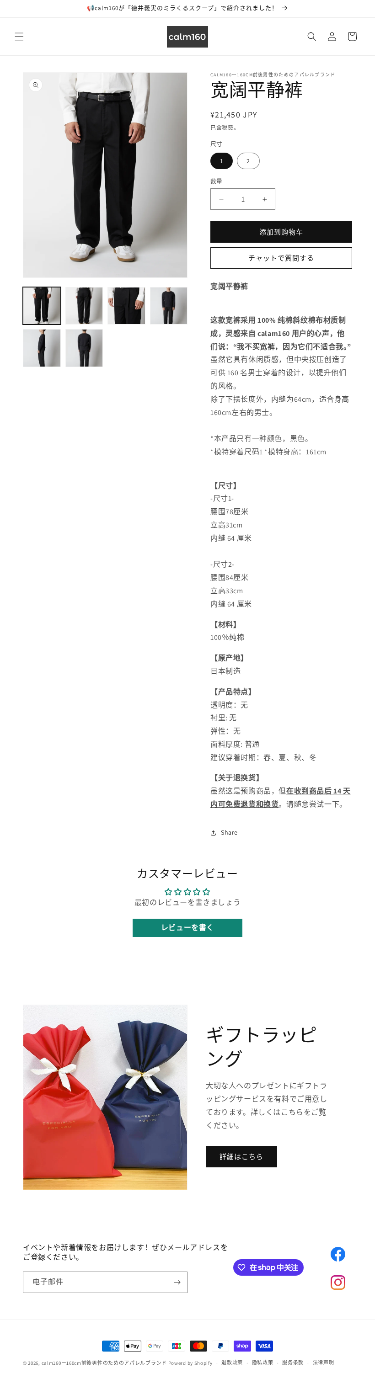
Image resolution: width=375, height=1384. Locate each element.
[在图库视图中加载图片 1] (42, 306)
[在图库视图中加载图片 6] (84, 348)
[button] (19, 37)
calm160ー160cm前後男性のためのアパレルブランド (104, 1363)
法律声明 (323, 1362)
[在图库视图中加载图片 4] (169, 306)
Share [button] (229, 832)
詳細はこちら (241, 1156)
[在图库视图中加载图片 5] (42, 348)
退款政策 (232, 1362)
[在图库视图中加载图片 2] (84, 306)
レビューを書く (187, 927)
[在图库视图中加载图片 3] (126, 306)
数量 (216, 181)
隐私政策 (262, 1362)
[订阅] (177, 1282)
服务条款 (293, 1362)
